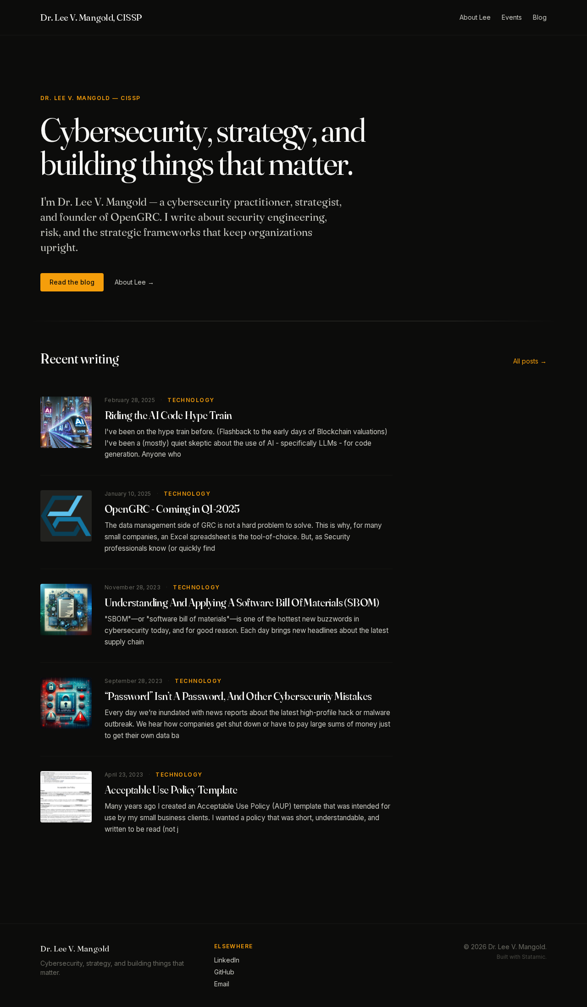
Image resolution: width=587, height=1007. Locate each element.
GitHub (224, 972)
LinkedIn (226, 960)
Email (221, 984)
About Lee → (134, 282)
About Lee (475, 17)
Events (512, 17)
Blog (540, 17)
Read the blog (72, 282)
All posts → (530, 361)
